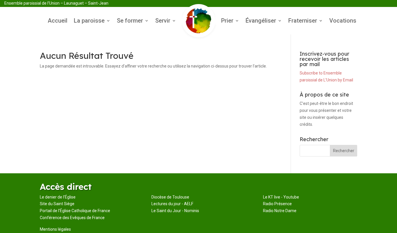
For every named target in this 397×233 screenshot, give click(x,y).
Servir (162, 21)
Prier (227, 21)
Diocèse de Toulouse (170, 197)
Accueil (57, 21)
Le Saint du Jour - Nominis (175, 210)
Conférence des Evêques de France (72, 217)
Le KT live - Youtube (281, 197)
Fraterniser (302, 21)
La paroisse (89, 21)
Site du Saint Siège (57, 203)
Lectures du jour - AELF (172, 203)
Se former (130, 21)
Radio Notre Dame (279, 210)
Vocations (342, 21)
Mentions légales (55, 229)
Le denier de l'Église (58, 197)
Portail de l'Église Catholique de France (75, 210)
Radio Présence (277, 203)
